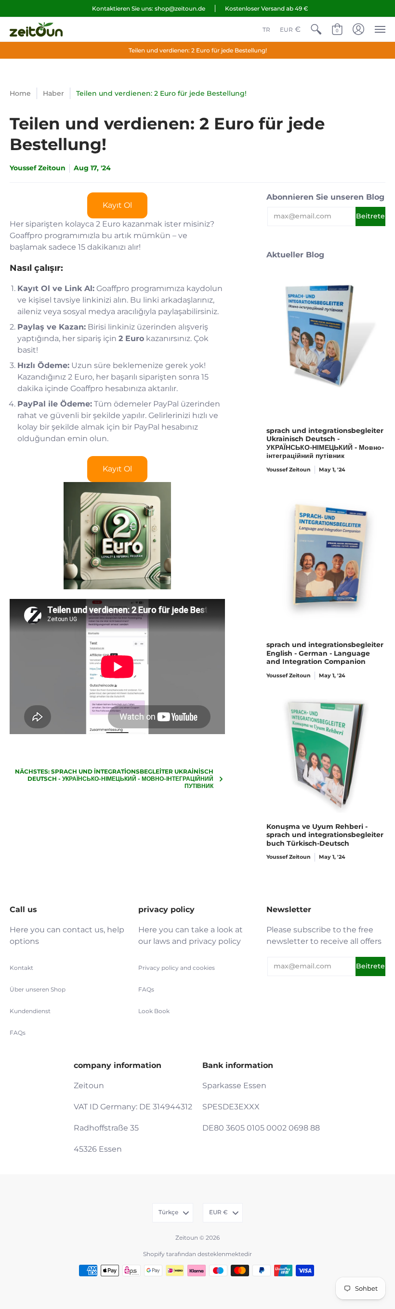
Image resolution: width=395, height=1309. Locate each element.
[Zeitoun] (36, 29)
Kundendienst (30, 1011)
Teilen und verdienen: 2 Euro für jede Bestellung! (198, 50)
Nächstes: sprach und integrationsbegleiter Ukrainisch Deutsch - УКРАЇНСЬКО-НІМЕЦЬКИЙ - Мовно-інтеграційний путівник (114, 778)
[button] (316, 29)
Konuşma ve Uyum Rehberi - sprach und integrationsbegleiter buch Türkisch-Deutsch (324, 835)
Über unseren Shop (38, 989)
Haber (53, 93)
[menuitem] (266, 29)
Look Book (154, 1011)
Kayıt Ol (117, 205)
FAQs (18, 1032)
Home (20, 93)
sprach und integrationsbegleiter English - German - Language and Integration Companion (324, 653)
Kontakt (21, 967)
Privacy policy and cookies (176, 967)
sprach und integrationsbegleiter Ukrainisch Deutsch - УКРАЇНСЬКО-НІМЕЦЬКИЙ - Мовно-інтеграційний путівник (325, 443)
